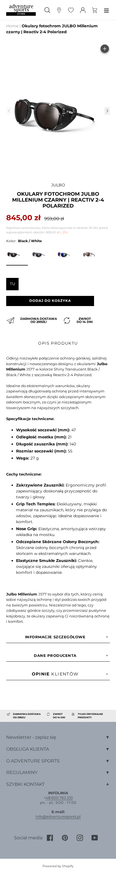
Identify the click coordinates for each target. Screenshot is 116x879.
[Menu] (106, 10)
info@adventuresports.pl (58, 816)
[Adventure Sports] (21, 10)
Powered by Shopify (58, 866)
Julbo (58, 185)
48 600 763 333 (59, 797)
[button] (107, 111)
